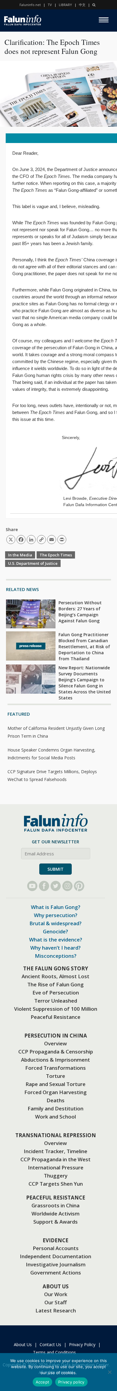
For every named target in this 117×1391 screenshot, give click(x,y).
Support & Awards (55, 1221)
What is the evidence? (55, 939)
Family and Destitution (55, 1108)
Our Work (55, 1294)
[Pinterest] (79, 886)
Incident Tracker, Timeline (55, 1151)
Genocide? (55, 931)
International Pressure (55, 1167)
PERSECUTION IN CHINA (55, 1035)
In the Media (20, 555)
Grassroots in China (56, 1205)
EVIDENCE (55, 1240)
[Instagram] (67, 886)
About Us (23, 1344)
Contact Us (50, 1344)
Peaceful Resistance (55, 1016)
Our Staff (55, 1302)
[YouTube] (32, 886)
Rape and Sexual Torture (56, 1084)
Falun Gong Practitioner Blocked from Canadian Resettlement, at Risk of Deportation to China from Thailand (84, 646)
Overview (55, 1043)
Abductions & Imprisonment (55, 1059)
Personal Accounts (56, 1248)
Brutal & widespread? (55, 923)
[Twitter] (55, 886)
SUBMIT (55, 869)
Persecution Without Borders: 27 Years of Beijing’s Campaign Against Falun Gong (80, 612)
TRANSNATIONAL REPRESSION (55, 1135)
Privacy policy (71, 1382)
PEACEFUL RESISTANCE (55, 1197)
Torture (55, 1075)
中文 (82, 4)
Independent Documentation (55, 1256)
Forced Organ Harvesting (55, 1092)
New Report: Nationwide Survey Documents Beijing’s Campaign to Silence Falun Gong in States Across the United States (84, 683)
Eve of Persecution (55, 992)
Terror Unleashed (55, 1000)
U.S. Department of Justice (33, 563)
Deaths (55, 1100)
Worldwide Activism (56, 1213)
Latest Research (55, 1310)
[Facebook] (44, 886)
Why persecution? (55, 915)
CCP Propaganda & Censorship (55, 1051)
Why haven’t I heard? (55, 947)
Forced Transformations (55, 1067)
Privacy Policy (82, 1344)
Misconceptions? (55, 955)
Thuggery (56, 1175)
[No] (109, 1372)
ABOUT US (56, 1286)
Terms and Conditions (54, 1352)
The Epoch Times (56, 555)
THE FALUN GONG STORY (55, 968)
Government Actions (55, 1272)
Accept (43, 1382)
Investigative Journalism (56, 1264)
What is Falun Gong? (55, 907)
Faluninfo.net (30, 4)
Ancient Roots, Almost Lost (55, 976)
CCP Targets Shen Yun (55, 1183)
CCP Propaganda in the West (55, 1159)
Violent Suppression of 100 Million (55, 1008)
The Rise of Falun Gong (55, 984)
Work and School (55, 1116)
